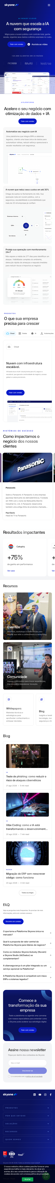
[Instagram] (45, 1094)
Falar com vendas (16, 44)
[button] (27, 933)
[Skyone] (11, 5)
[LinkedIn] (34, 1094)
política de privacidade (34, 1076)
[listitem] (27, 765)
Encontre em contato (13, 921)
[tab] (10, 333)
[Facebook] (50, 1094)
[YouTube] (40, 1094)
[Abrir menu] (49, 5)
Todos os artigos (27, 893)
